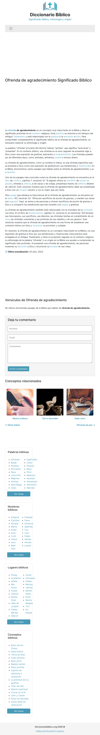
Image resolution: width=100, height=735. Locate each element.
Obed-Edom (17, 651)
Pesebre (15, 465)
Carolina (15, 520)
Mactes (29, 584)
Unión (29, 462)
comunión (88, 209)
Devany (14, 523)
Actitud (14, 481)
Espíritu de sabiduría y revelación (16, 673)
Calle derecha (18, 657)
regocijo (13, 201)
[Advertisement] (50, 52)
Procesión (16, 469)
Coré (13, 536)
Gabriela (28, 526)
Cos (26, 529)
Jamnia (29, 587)
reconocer (38, 225)
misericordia (85, 166)
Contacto (60, 731)
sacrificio (71, 180)
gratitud (55, 136)
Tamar (14, 539)
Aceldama (16, 578)
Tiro (27, 606)
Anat (13, 533)
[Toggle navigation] (10, 28)
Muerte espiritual (19, 689)
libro (7, 180)
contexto (36, 133)
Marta (14, 526)
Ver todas (19, 494)
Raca (13, 472)
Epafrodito (32, 459)
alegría (65, 204)
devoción (22, 246)
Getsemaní (32, 481)
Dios (78, 136)
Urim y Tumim (18, 695)
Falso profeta (17, 667)
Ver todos (19, 554)
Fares (27, 520)
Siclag (14, 575)
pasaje (13, 195)
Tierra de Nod (18, 654)
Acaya (14, 590)
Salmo (10, 198)
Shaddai (28, 517)
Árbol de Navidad (19, 698)
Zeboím (14, 593)
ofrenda (12, 130)
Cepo (13, 487)
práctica (60, 133)
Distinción (31, 484)
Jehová (27, 183)
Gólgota (15, 517)
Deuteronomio (36, 213)
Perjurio (30, 465)
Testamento (19, 136)
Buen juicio (16, 661)
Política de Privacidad (45, 731)
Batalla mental (18, 664)
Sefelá (14, 581)
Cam (26, 533)
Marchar (31, 487)
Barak (14, 462)
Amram (28, 542)
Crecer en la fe (18, 692)
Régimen (15, 478)
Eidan (14, 529)
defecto (82, 183)
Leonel (27, 545)
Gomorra (28, 523)
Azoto (29, 575)
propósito (10, 172)
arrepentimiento (63, 154)
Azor (13, 542)
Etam (28, 597)
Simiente (15, 459)
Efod (29, 472)
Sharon (14, 615)
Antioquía (30, 578)
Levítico (17, 180)
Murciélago (16, 484)
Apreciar (31, 478)
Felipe (27, 536)
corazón (23, 190)
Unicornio (16, 475)
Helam (29, 581)
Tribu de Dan (17, 686)
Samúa (27, 539)
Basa (29, 469)
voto (7, 219)
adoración (69, 136)
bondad (54, 246)
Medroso (31, 475)
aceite (58, 157)
